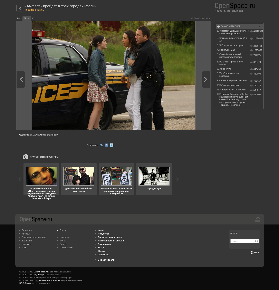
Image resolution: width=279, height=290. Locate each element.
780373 (257, 85)
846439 (257, 69)
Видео (63, 244)
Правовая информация (34, 237)
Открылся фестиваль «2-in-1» (233, 39)
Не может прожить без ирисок (231, 63)
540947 (257, 90)
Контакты (26, 244)
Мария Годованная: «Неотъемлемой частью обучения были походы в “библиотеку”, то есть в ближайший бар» (41, 193)
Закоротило (225, 69)
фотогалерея (235, 10)
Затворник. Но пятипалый (232, 89)
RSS (24, 247)
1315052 (257, 50)
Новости (220, 10)
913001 (257, 54)
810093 (257, 73)
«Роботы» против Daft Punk (233, 80)
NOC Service (25, 283)
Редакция (27, 230)
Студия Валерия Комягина (47, 280)
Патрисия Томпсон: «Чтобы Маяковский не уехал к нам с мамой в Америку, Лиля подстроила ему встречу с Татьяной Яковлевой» (233, 99)
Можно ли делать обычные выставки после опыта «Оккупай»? (116, 191)
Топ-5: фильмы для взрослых (229, 74)
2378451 (257, 45)
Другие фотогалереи (44, 157)
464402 (257, 94)
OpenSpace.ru (41, 272)
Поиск (234, 233)
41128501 (258, 31)
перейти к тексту (34, 9)
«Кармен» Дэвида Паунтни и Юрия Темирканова (234, 32)
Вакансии (27, 240)
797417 (257, 81)
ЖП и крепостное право (231, 45)
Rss (256, 252)
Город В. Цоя (154, 188)
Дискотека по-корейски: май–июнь (79, 189)
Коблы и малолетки (229, 85)
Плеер (63, 230)
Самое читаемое (231, 26)
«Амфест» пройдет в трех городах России (60, 6)
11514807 (258, 38)
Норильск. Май (227, 50)
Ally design (39, 274)
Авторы (26, 233)
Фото (62, 240)
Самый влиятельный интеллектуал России (230, 55)
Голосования (66, 247)
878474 (257, 62)
